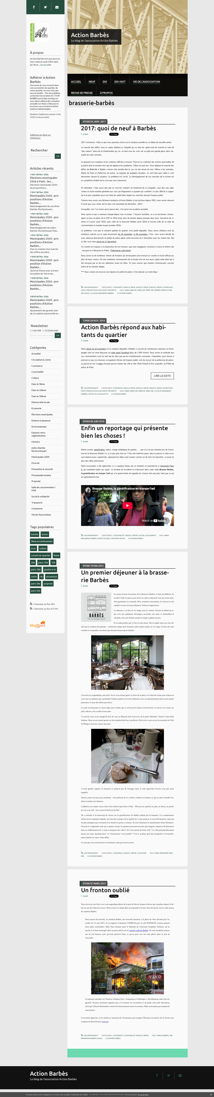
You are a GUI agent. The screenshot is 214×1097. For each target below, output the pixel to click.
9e (41, 576)
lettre (100, 364)
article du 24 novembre (96, 349)
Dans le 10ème (38, 390)
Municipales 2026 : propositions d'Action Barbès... (44, 199)
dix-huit (120, 81)
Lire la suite (45, 64)
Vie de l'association (146, 81)
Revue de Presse (82, 92)
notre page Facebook (120, 353)
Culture (35, 377)
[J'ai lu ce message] (211, 1094)
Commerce (37, 365)
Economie (36, 408)
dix (105, 81)
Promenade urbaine (41, 475)
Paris (56, 555)
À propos (106, 92)
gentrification (99, 450)
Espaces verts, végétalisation (38, 434)
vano (99, 1038)
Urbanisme (37, 508)
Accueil (76, 81)
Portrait (35, 463)
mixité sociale (103, 538)
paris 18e (35, 583)
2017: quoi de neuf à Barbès (118, 128)
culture (42, 548)
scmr (33, 548)
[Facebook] (33, 7)
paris (127, 290)
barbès (34, 534)
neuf (92, 81)
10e (53, 562)
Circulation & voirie (41, 359)
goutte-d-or (50, 569)
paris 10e (35, 590)
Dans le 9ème (38, 384)
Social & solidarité (40, 496)
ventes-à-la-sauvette (98, 394)
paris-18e (36, 569)
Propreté (35, 481)
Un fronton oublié (105, 890)
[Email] (56, 7)
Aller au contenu (9, 2)
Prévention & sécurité (42, 469)
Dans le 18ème (38, 396)
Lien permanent (91, 287)
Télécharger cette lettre (120, 250)
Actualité (36, 353)
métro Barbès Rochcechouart (39, 449)
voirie (34, 576)
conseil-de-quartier (40, 555)
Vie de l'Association (41, 514)
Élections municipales (42, 414)
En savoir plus (143, 1095)
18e (33, 562)
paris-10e (43, 562)
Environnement (38, 426)
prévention (51, 576)
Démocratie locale (40, 402)
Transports (37, 502)
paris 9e (133, 290)
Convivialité (37, 371)
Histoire (35, 441)
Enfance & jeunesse (40, 420)
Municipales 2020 (40, 456)
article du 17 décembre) (106, 242)
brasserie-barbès (106, 293)
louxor (45, 534)
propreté (48, 583)
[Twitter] (45, 7)
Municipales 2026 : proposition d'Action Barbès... (44, 263)
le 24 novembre (125, 234)
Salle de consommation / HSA (43, 489)
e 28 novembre (140, 234)
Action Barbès (90, 35)
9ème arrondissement (42, 541)
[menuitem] (76, 79)
